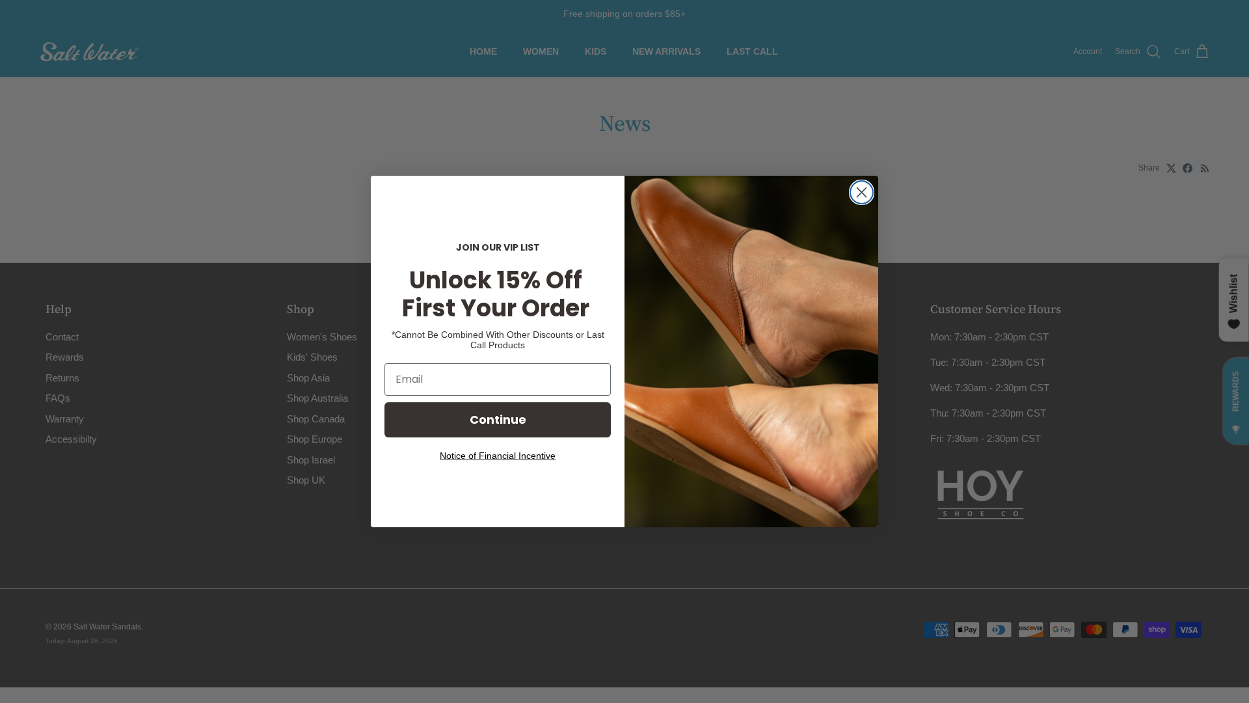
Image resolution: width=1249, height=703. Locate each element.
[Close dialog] (861, 192)
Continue (498, 419)
